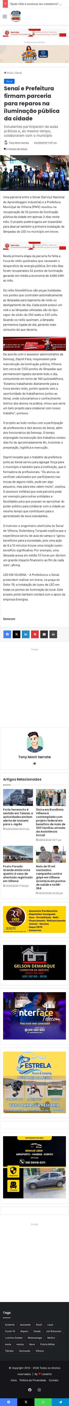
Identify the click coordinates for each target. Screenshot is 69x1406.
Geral (18, 72)
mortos (20, 1344)
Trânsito (9, 1350)
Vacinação (24, 1350)
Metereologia (35, 1337)
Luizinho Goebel (13, 1337)
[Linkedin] (26, 634)
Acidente (10, 1324)
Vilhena (40, 1350)
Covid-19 (10, 1331)
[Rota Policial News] (15, 16)
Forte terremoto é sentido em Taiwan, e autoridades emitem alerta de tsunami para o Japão (18, 817)
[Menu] (5, 17)
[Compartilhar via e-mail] (44, 634)
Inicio (9, 72)
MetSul (51, 1337)
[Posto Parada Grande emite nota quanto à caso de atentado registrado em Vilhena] (18, 854)
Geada (37, 1331)
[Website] (34, 763)
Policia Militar (47, 1344)
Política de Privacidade (33, 1380)
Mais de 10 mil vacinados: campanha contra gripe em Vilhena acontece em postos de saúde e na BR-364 (51, 877)
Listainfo (47, 1374)
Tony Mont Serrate (19, 142)
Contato (53, 1380)
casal (50, 1324)
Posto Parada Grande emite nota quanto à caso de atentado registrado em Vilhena (18, 873)
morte (8, 1344)
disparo (24, 1331)
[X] (16, 634)
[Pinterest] (35, 634)
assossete (25, 1324)
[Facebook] (7, 634)
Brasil (39, 1324)
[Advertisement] (34, 686)
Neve (32, 1344)
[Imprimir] (53, 634)
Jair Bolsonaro (53, 1331)
